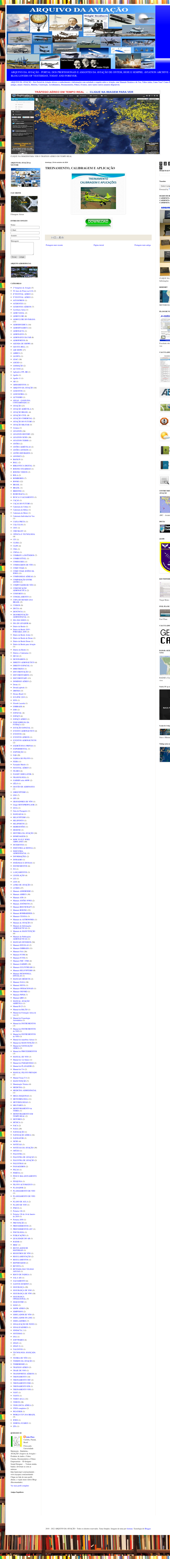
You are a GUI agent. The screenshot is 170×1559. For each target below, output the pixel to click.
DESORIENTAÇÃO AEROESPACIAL (20, 615)
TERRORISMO (19, 1364)
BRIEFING (17, 491)
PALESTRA (17, 1154)
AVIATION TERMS (21, 440)
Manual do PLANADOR (22, 1066)
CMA (15, 549)
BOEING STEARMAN (22, 469)
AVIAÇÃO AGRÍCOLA (22, 409)
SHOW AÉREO (19, 1308)
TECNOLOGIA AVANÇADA (24, 1352)
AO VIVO (17, 369)
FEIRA (15, 761)
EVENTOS (17, 734)
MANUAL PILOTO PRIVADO (25, 1072)
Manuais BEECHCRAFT (22, 907)
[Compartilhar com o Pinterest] (62, 237)
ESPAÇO (16, 716)
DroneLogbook (18, 687)
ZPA (14, 1426)
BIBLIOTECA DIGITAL (22, 465)
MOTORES (17, 1119)
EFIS (15, 700)
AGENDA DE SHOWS (21, 343)
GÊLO (15, 783)
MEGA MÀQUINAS (21, 1096)
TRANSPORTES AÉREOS (23, 1373)
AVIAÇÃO (17, 405)
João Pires (30, 1437)
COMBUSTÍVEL (19, 558)
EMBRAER (17, 706)
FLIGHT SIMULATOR (22, 774)
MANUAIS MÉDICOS (21, 979)
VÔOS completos (19, 1408)
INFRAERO (17, 859)
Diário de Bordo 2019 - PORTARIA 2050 (22, 630)
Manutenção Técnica (20, 1084)
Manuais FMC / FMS (21, 961)
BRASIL (16, 484)
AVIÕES (16, 443)
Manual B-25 (18, 1006)
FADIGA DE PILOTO (21, 758)
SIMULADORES (19, 1321)
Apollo (15, 375)
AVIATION (17, 431)
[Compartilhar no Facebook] (60, 237)
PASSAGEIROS (19, 1166)
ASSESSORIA (18, 394)
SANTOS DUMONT (21, 1284)
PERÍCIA (16, 1173)
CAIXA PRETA (19, 521)
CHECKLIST (18, 531)
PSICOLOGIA (18, 1232)
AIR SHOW (17, 350)
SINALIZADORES (20, 1327)
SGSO (15, 1305)
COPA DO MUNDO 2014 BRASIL (23, 600)
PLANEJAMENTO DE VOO (24, 1191)
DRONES (16, 690)
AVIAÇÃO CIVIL (20, 415)
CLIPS (15, 546)
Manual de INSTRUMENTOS (24, 1023)
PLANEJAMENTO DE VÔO (24, 1196)
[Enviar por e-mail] (52, 237)
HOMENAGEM (19, 836)
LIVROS (16, 888)
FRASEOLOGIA (19, 777)
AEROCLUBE (18, 316)
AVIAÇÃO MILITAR (21, 424)
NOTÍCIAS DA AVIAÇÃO (23, 1147)
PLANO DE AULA (20, 1201)
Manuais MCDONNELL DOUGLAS (22, 974)
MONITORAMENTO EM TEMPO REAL (23, 1115)
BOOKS (16, 481)
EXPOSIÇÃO (18, 752)
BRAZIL (16, 487)
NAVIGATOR (18, 1138)
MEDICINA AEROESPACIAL (25, 1090)
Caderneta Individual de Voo (24, 516)
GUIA (15, 808)
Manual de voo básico (21, 1059)
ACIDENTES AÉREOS (22, 306)
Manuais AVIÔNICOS (21, 903)
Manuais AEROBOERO (22, 891)
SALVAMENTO (19, 1281)
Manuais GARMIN (20, 964)
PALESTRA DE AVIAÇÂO (23, 1157)
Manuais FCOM (19, 954)
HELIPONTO (18, 820)
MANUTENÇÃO (19, 1081)
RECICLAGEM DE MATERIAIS (20, 1249)
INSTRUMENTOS (20, 866)
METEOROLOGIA (20, 1099)
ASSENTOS (18, 391)
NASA (15, 1128)
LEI (14, 878)
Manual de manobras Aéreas (23, 1039)
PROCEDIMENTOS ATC (23, 1229)
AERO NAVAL (18, 313)
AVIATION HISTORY (21, 434)
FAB (14, 755)
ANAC (15, 359)
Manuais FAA (18, 951)
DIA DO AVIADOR (20, 623)
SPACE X (16, 1346)
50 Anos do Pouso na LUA (23, 291)
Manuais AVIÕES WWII (22, 900)
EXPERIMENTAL (20, 748)
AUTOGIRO (17, 397)
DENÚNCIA (18, 611)
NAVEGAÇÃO (18, 1132)
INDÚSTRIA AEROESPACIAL (20, 852)
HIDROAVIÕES (19, 826)
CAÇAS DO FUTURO (21, 503)
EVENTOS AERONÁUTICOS (24, 740)
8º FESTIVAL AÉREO (22, 294)
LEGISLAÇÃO (19, 875)
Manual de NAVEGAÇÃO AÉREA (23, 1047)
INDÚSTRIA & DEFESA (23, 848)
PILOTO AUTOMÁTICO (23, 1184)
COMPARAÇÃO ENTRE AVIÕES (22, 580)
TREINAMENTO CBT (22, 1380)
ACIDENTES (18, 303)
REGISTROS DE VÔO (22, 1253)
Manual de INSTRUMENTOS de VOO (24, 1030)
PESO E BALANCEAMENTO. (25, 1176)
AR (14, 381)
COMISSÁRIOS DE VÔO (23, 564)
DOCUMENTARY (20, 678)
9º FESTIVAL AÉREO (22, 297)
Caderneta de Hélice (20, 509)
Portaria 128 (17, 1211)
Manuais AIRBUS (20, 894)
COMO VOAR (18, 568)
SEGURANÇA (18, 1287)
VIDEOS (16, 1402)
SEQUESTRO (18, 1302)
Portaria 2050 (18, 1219)
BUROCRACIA (19, 494)
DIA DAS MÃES (19, 620)
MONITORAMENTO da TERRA (22, 1109)
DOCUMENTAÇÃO (20, 671)
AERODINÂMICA (20, 324)
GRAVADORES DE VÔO (23, 801)
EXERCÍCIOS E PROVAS (23, 745)
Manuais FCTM (19, 958)
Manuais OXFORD (20, 991)
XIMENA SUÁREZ (20, 1423)
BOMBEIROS (18, 478)
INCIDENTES (18, 844)
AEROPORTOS (19, 340)
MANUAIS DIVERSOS (22, 942)
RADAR (16, 1241)
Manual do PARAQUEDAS (23, 1063)
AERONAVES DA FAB (22, 337)
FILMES (16, 771)
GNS (15, 795)
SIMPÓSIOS (18, 1311)
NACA (15, 1125)
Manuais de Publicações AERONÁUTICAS (22, 937)
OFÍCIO (16, 1150)
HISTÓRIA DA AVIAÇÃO (23, 833)
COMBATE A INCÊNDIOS (23, 555)
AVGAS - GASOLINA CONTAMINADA (21, 401)
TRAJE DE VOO (19, 1370)
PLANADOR (18, 1187)
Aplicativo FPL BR (20, 372)
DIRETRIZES (18, 668)
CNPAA (16, 552)
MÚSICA (16, 1122)
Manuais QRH (18, 998)
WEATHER (17, 1411)
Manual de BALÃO (20, 1009)
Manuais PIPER (19, 994)
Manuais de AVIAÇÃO (21, 922)
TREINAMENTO (20, 1376)
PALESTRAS (18, 1163)
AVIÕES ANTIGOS (20, 450)
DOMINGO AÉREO (21, 681)
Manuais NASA (19, 982)
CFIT (15, 528)
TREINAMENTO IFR (21, 1386)
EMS (15, 709)
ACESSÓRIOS (18, 300)
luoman (130, 1528)
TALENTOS (18, 1349)
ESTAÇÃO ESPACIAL (22, 727)
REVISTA (17, 1266)
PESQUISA (17, 1181)
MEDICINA (17, 1087)
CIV (14, 539)
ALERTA (16, 356)
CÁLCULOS (18, 524)
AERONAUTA (18, 331)
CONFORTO (18, 593)
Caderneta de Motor (20, 513)
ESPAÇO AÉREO (20, 719)
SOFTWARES (18, 1340)
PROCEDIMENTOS (21, 1226)
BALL (15, 462)
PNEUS (16, 1208)
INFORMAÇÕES (19, 856)
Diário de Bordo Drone (21, 641)
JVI (14, 869)
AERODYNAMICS (20, 327)
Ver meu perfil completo (20, 1485)
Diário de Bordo (19, 626)
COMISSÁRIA (18, 561)
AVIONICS (17, 456)
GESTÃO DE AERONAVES (24, 786)
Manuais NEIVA (19, 985)
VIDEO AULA (18, 1399)
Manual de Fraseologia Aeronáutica (21, 1019)
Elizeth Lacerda (19, 703)
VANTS (16, 1395)
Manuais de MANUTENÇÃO (24, 931)
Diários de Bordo (19, 649)
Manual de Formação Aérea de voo (24, 1013)
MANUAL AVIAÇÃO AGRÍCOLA (21, 1002)
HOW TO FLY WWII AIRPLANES (21, 840)
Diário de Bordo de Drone (23, 638)
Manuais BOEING (20, 910)
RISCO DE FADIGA (21, 1274)
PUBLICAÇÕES (19, 1235)
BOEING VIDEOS (20, 472)
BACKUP (16, 459)
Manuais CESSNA (20, 916)
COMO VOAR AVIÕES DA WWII (23, 572)
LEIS (15, 881)
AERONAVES (18, 334)
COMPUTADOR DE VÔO (23, 585)
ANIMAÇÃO (18, 365)
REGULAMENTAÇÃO (22, 1256)
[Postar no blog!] (55, 237)
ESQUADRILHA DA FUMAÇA (21, 723)
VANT (15, 1392)
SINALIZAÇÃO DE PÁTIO (23, 1324)
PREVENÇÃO (18, 1223)
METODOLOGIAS (20, 1102)
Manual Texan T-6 (20, 1077)
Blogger (148, 1528)
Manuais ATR (18, 897)
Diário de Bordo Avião (21, 635)
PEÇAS (16, 1169)
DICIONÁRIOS (19, 659)
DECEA (16, 608)
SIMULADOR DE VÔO (22, 1314)
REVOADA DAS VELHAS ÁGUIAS (23, 1270)
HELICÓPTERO (19, 817)
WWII (15, 1420)
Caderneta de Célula (20, 506)
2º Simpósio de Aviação (22, 287)
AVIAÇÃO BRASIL (20, 412)
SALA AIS (17, 1277)
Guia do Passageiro (20, 811)
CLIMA (16, 542)
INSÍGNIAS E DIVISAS (22, 862)
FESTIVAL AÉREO (21, 767)
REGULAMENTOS (20, 1259)
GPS (14, 798)
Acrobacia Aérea (19, 309)
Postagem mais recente (54, 245)
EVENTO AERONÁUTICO (23, 731)
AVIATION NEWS (20, 437)
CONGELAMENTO (21, 596)
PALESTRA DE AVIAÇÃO (23, 1160)
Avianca (16, 428)
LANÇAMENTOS (20, 872)
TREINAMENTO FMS (22, 1383)
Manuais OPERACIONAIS (23, 988)
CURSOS (16, 605)
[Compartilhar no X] (57, 237)
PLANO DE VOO (20, 1204)
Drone (15, 684)
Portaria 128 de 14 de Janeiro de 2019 (24, 1215)
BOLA (15, 475)
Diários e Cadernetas (20, 653)
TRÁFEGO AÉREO (20, 1367)
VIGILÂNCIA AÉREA (22, 1405)
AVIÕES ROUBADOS (21, 453)
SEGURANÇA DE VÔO (22, 1293)
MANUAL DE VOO (20, 1056)
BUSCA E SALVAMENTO (23, 497)
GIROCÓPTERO (19, 792)
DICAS (16, 656)
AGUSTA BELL (19, 346)
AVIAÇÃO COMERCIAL (22, 418)
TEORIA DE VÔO (20, 1358)
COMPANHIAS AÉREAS (23, 576)
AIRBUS (16, 353)
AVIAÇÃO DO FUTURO (22, 421)
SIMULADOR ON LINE (22, 1317)
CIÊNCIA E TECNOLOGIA (24, 534)
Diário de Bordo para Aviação (24, 644)
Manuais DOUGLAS (21, 945)
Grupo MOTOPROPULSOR (23, 804)
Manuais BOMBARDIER (22, 913)
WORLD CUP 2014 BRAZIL (24, 1414)
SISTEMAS (17, 1333)
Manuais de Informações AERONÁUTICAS (22, 927)
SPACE (16, 1343)
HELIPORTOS (19, 823)
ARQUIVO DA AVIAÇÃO (23, 387)
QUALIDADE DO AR (21, 1238)
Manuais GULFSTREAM (22, 967)
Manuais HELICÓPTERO (23, 970)
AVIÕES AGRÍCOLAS (22, 447)
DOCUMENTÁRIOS (21, 675)
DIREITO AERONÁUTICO (23, 662)
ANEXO (16, 362)
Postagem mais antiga (143, 245)
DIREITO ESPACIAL (21, 665)
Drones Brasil (18, 694)
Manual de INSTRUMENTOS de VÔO (24, 1035)
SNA (15, 1336)
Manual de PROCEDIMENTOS (25, 1051)
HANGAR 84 (18, 814)
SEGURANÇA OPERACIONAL (19, 1297)
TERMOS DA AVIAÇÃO (22, 1361)
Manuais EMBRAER (21, 948)
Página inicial (99, 245)
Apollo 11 (17, 378)
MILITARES (18, 1105)
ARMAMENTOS (19, 384)
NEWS (15, 1141)
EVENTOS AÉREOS (21, 737)
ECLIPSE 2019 (19, 697)
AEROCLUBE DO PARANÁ (24, 319)
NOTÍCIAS (17, 1144)
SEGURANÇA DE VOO (22, 1290)
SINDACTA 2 (18, 1330)
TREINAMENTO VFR (22, 1389)
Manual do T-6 (18, 1069)
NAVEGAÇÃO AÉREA (22, 1135)
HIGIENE (17, 830)
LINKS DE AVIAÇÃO (21, 884)
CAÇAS (16, 500)
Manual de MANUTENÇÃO (23, 1042)
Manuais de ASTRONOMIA (23, 919)
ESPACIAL (17, 713)
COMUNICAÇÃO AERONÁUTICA (20, 589)
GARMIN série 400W (21, 780)
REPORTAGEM (19, 1263)
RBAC (15, 1245)
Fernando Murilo (19, 764)
